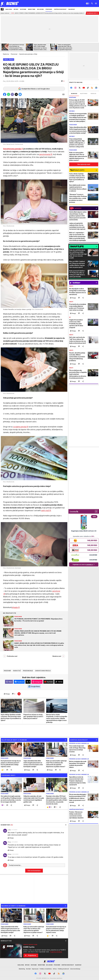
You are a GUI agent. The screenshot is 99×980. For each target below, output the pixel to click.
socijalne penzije (19, 427)
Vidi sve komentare (34, 870)
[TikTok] (88, 87)
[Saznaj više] (65, 940)
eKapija (15, 607)
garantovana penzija (43, 670)
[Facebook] (71, 87)
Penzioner (14, 54)
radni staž (45, 510)
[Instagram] (75, 87)
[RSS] (92, 87)
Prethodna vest (12, 656)
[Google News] (96, 87)
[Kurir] (10, 3)
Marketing (22, 969)
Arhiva (55, 969)
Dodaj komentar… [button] (15, 865)
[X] (80, 87)
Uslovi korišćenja (75, 969)
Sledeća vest (56, 656)
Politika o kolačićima (46, 969)
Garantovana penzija (12, 149)
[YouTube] (84, 87)
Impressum (35, 969)
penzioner (7, 670)
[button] (62, 81)
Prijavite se (32, 955)
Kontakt (28, 969)
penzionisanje (44, 154)
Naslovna (6, 54)
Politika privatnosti (63, 969)
